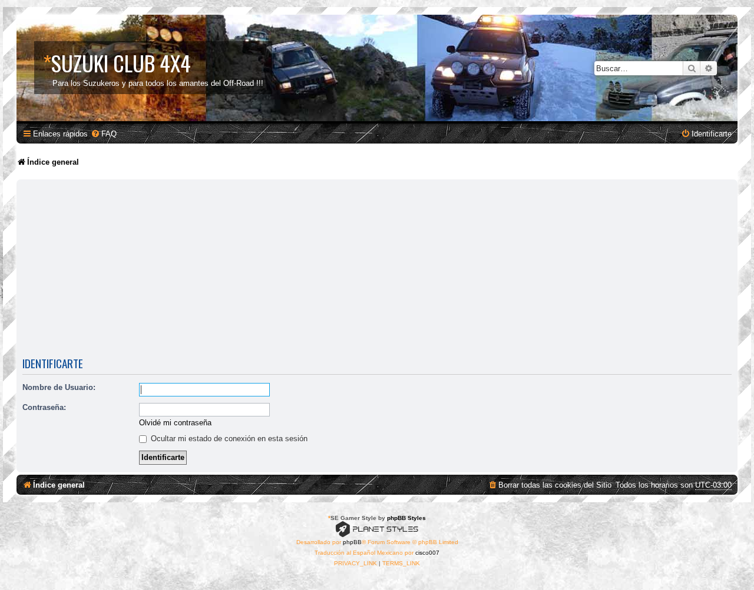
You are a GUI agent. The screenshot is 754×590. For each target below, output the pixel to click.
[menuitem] (104, 133)
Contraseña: (44, 407)
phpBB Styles (406, 518)
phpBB (352, 542)
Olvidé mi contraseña (175, 422)
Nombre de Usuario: (58, 387)
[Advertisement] (377, 270)
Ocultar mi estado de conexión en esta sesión (227, 438)
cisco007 (427, 552)
